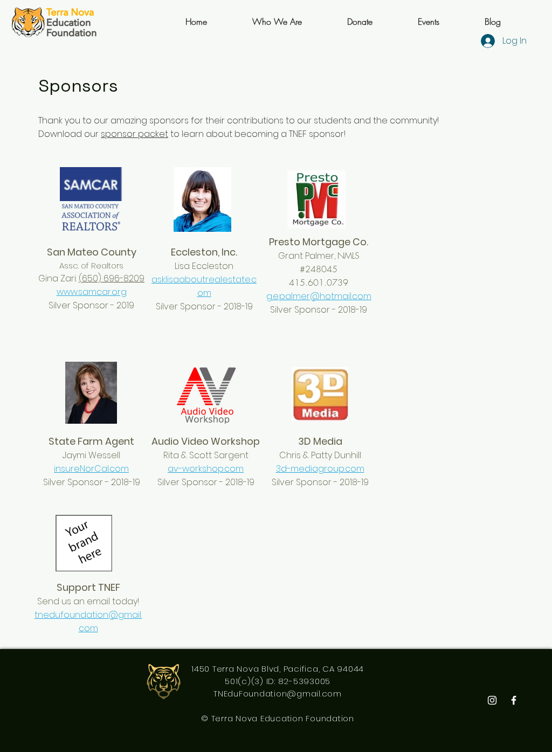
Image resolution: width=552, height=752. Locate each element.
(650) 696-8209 (111, 278)
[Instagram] (492, 700)
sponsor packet (134, 134)
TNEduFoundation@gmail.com (277, 693)
